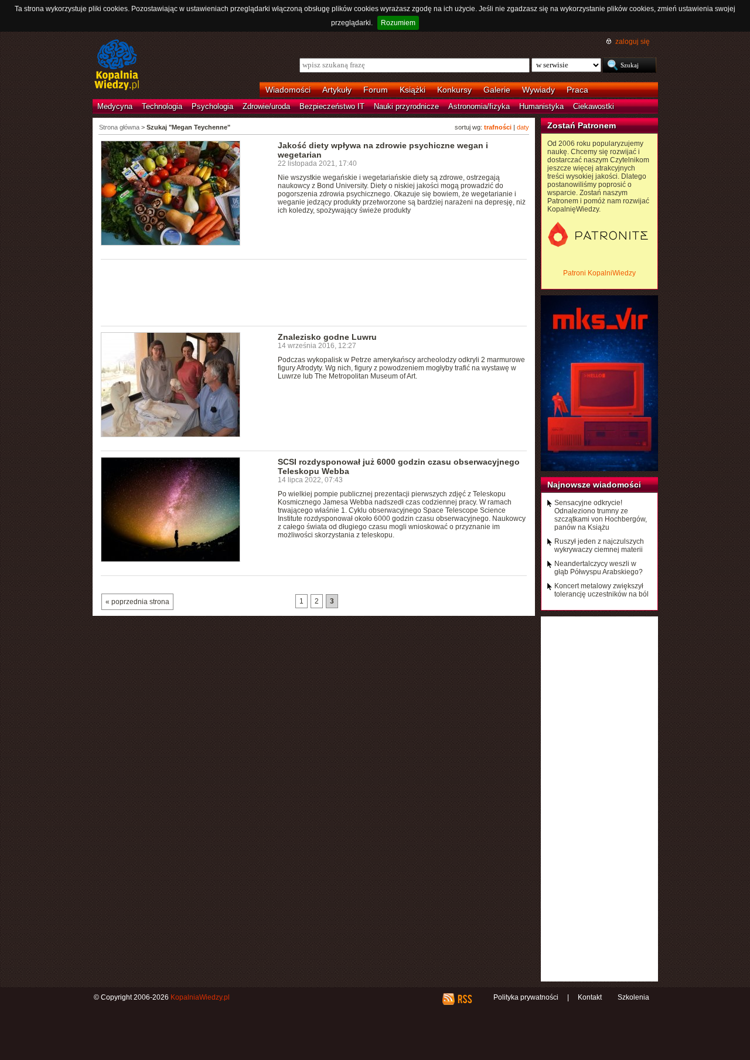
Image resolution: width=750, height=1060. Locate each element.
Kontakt (590, 997)
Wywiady (538, 89)
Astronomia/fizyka (479, 106)
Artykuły (337, 89)
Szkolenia (633, 997)
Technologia (162, 106)
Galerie (496, 89)
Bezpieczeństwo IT (331, 106)
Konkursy (454, 89)
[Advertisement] (314, 291)
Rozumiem (398, 23)
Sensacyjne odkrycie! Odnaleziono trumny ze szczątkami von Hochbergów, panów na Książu (600, 515)
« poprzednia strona (137, 602)
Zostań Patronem (581, 125)
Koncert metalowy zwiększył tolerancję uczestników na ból (601, 590)
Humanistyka (541, 106)
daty (523, 127)
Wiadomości (288, 89)
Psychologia (212, 106)
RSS (464, 999)
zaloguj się (632, 42)
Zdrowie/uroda (266, 106)
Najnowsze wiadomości (594, 484)
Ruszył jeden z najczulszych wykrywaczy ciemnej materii (599, 545)
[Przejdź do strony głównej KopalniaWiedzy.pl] (117, 66)
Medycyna (114, 106)
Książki (412, 89)
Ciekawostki (593, 106)
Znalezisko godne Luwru (327, 337)
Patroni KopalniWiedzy (599, 273)
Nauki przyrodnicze (406, 106)
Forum (375, 89)
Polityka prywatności (525, 997)
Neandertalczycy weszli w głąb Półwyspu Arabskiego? (598, 568)
